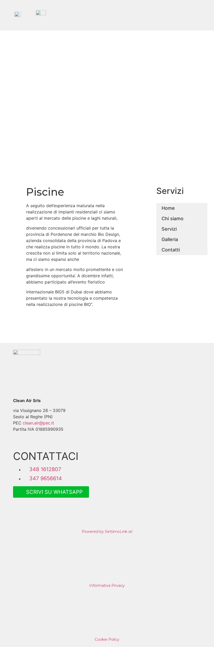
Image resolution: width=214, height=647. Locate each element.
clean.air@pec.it (38, 423)
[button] (197, 15)
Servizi (169, 229)
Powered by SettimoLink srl (107, 531)
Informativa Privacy (107, 585)
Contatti (171, 249)
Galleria (170, 239)
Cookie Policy (107, 639)
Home (168, 208)
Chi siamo (172, 218)
